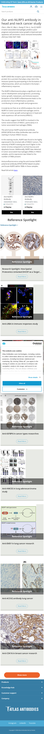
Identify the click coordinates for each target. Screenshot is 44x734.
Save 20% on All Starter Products (30, 2)
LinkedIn (22, 723)
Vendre (33, 730)
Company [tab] (5, 698)
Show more (22, 675)
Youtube (32, 723)
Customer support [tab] (9, 693)
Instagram (12, 723)
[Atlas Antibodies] (8, 7)
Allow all (22, 383)
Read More (22, 276)
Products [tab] (5, 682)
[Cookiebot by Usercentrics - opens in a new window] (33, 343)
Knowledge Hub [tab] (8, 687)
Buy (11, 212)
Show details (33, 377)
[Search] (38, 11)
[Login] (31, 7)
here (15, 170)
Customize (21, 389)
